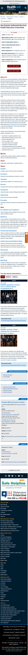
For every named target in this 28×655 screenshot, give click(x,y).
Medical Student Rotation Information (10, 388)
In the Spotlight (4, 570)
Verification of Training (7, 390)
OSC (17, 638)
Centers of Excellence (5, 548)
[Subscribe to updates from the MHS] (22, 476)
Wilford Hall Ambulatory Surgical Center (14, 124)
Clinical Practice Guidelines (6, 579)
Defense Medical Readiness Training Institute (9, 524)
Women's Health (4, 560)
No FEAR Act (20, 626)
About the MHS (4, 502)
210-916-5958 (8, 431)
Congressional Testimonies (6, 581)
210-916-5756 (7, 428)
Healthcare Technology (5, 550)
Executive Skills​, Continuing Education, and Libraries (11, 526)
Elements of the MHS (5, 506)
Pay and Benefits (6, 376)
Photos (2, 567)
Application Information (7, 375)
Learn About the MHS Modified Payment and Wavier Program (13, 611)
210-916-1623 (7, 456)
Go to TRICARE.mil (4, 605)
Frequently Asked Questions (6, 589)
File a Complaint (4, 622)
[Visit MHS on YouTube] (19, 476)
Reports (2, 598)
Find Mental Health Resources (6, 617)
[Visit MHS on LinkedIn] (9, 476)
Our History (3, 512)
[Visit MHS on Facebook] (12, 476)
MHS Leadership (4, 504)
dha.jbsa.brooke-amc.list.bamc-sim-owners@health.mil (15, 462)
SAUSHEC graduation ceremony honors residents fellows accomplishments (10, 286)
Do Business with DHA (5, 618)
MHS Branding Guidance (5, 514)
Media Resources (4, 574)
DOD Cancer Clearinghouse (6, 537)
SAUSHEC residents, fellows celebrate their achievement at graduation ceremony (10, 331)
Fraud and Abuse (7, 629)
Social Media (3, 572)
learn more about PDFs (15, 650)
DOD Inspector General (8, 632)
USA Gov (22, 635)
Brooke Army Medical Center (16, 91)
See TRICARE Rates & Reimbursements (9, 615)
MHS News (3, 563)
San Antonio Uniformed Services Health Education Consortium (13, 320)
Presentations (3, 594)
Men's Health (3, 558)
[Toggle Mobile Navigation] (2, 8)
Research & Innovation (5, 556)
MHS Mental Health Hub (5, 541)
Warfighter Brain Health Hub (6, 539)
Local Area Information (7, 392)
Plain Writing (15, 635)
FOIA (22, 629)
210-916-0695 (6, 433)
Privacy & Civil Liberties (5, 554)
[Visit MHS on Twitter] (15, 476)
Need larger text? (7, 21)
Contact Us (3, 516)
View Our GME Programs (14, 66)
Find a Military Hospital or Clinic (7, 607)
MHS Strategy (3, 508)
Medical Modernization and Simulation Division (10, 530)
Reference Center (5, 577)
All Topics (2, 535)
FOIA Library (3, 585)
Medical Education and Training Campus (8, 528)
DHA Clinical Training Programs (7, 521)
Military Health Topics (6, 533)
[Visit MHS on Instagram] (6, 476)
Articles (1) (8, 277)
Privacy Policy (13, 626)
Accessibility (15, 629)
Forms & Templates (4, 587)
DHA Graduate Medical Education (7, 523)
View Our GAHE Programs (14, 71)
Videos (2, 569)
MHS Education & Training (7, 519)
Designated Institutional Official (9, 387)
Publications (3, 596)
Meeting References (4, 591)
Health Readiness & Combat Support (8, 547)
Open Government (6, 635)
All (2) (2, 277)
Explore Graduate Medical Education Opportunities (10, 620)
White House (11, 638)
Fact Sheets (3, 583)
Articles (2, 565)
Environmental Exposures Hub (7, 543)
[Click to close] (26, 234)
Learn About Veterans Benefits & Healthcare (9, 613)
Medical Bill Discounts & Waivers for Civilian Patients (11, 552)
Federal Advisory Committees (6, 510)
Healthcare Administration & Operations (8, 545)
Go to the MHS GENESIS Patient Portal (8, 609)
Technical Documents (5, 600)
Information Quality (19, 632)
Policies (2, 593)
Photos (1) (15, 277)
